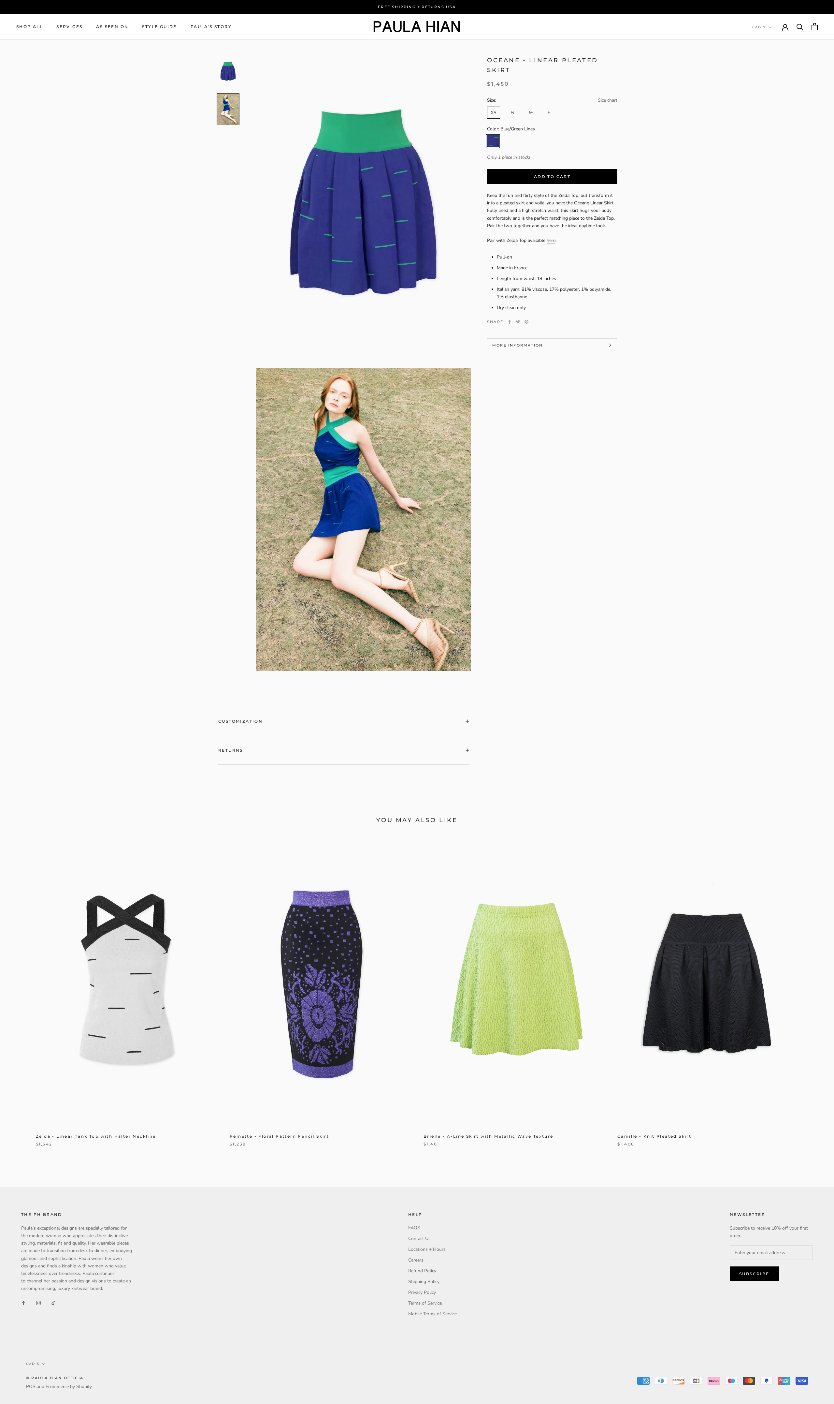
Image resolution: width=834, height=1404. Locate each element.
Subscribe (754, 1273)
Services (69, 26)
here (551, 240)
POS (31, 1386)
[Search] (800, 26)
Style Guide (159, 26)
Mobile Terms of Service (432, 1314)
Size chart (607, 100)
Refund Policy (422, 1271)
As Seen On (112, 26)
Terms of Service (425, 1303)
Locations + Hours (427, 1249)
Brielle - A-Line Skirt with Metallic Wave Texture (489, 1136)
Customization (240, 721)
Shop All (29, 26)
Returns (230, 750)
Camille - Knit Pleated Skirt (654, 1136)
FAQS (414, 1228)
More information (517, 345)
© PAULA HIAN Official (56, 1378)
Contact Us (419, 1238)
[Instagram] (38, 1302)
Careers (416, 1260)
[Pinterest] (526, 322)
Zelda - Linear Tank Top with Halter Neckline (96, 1136)
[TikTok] (53, 1302)
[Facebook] (509, 322)
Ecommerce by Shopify (69, 1386)
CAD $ (759, 27)
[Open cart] (815, 26)
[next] (813, 997)
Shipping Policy (423, 1281)
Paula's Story (211, 26)
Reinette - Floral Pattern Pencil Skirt (279, 1136)
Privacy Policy (422, 1292)
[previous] (20, 997)
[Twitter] (518, 322)
